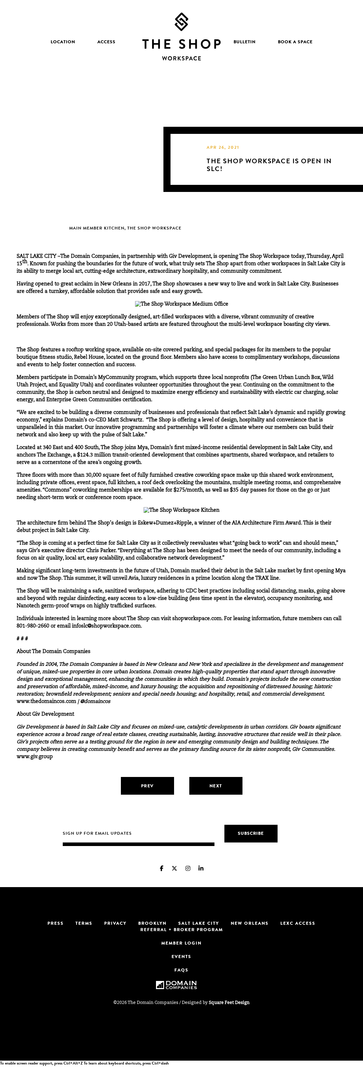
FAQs (181, 971)
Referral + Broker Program (181, 930)
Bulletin (245, 42)
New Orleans (250, 924)
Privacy (115, 924)
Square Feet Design (229, 1003)
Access (106, 42)
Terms (84, 924)
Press (56, 924)
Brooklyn (152, 924)
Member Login (181, 944)
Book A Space (295, 42)
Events (181, 957)
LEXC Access (297, 924)
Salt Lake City (198, 924)
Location (63, 42)
